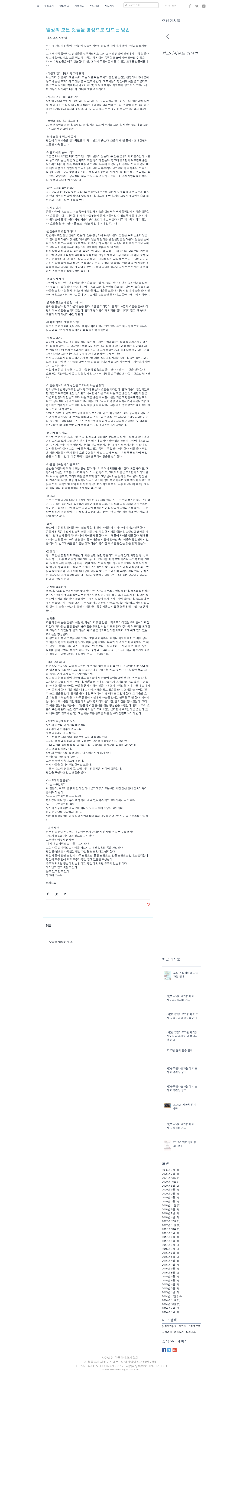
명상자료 (51, 882)
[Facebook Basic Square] (164, 1350)
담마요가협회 (169, 1326)
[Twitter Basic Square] (169, 1350)
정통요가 (179, 1331)
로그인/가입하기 (171, 5)
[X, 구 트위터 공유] (56, 894)
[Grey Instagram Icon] (204, 6)
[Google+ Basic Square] (175, 1350)
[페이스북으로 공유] (47, 894)
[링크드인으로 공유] (65, 894)
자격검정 (167, 1331)
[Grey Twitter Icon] (197, 6)
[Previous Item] (167, 37)
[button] (49, 5)
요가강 (182, 1326)
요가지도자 (194, 1326)
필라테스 (191, 1331)
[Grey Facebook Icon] (190, 6)
